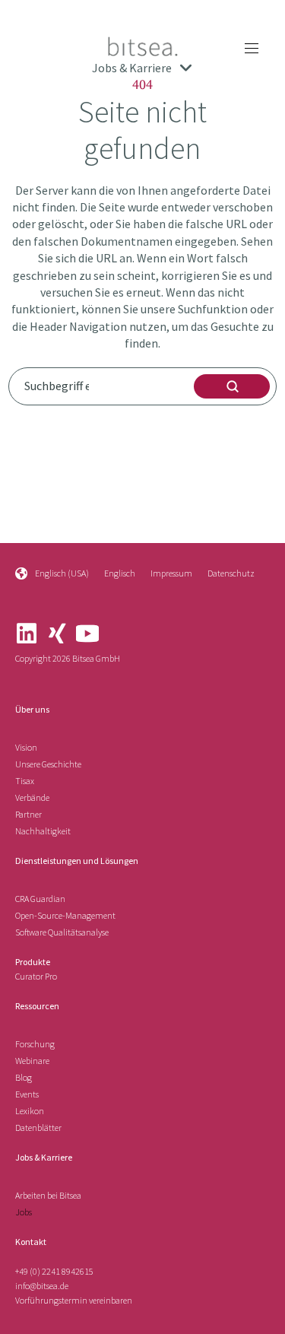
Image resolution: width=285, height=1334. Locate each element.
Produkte (32, 961)
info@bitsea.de (41, 1285)
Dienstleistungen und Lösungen (76, 860)
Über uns (32, 709)
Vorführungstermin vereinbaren (73, 1300)
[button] (251, 48)
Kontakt (30, 1241)
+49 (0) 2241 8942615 (54, 1271)
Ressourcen (37, 1006)
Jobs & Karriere (43, 1157)
